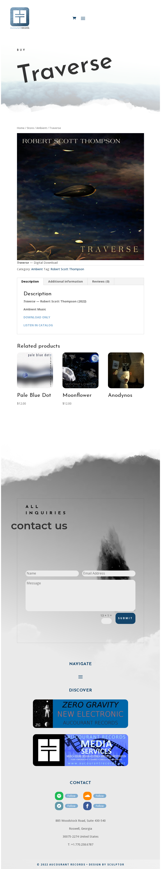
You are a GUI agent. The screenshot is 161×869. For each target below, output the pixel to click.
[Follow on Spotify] (59, 796)
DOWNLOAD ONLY (36, 317)
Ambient (41, 128)
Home (21, 128)
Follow (71, 796)
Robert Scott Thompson (67, 269)
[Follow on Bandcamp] (59, 806)
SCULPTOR (115, 864)
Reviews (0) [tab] (100, 281)
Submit (125, 618)
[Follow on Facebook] (87, 806)
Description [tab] (30, 281)
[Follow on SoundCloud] (87, 796)
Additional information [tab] (65, 281)
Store (30, 128)
